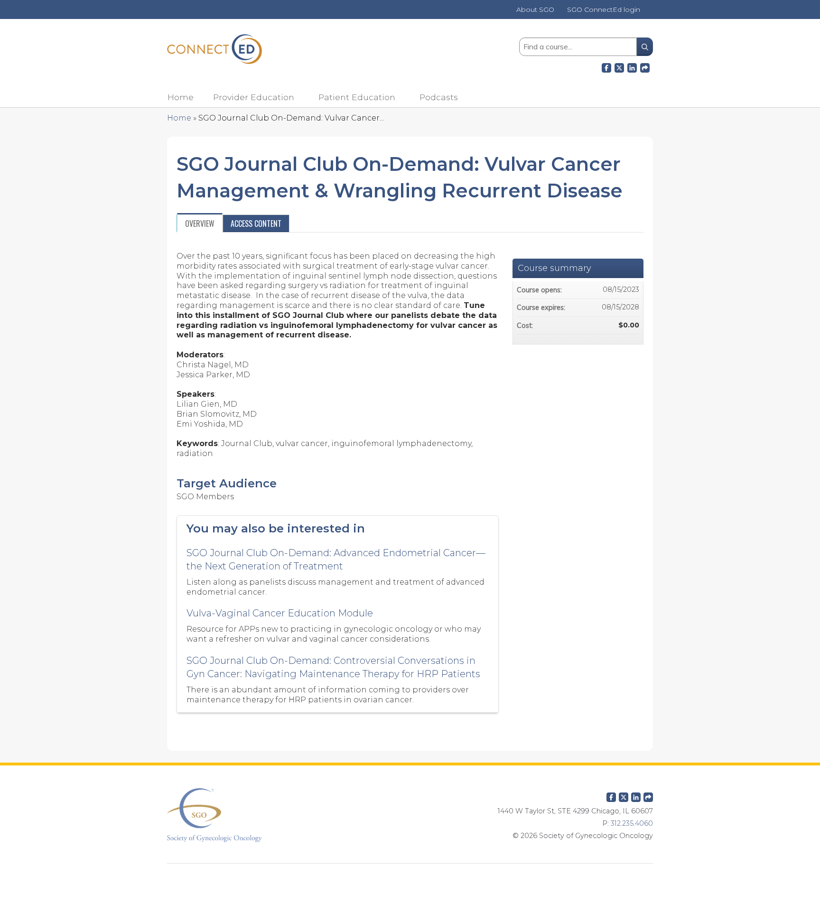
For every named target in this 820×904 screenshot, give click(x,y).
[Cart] (650, 13)
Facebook (606, 66)
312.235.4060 (632, 823)
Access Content (256, 223)
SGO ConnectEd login (603, 9)
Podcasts (438, 97)
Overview (199, 223)
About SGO (535, 9)
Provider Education (253, 97)
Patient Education (356, 97)
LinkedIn (632, 66)
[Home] (214, 49)
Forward (645, 66)
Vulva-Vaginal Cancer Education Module (279, 613)
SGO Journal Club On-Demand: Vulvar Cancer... (291, 117)
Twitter (623, 795)
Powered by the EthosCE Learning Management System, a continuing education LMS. (410, 878)
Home (181, 97)
